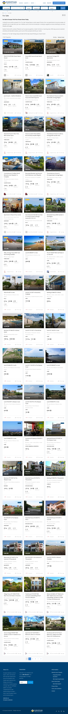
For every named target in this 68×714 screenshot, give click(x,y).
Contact (53, 691)
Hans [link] (8, 75)
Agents (26, 3)
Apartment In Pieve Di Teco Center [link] (12, 215)
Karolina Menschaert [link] (10, 194)
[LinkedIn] (64, 711)
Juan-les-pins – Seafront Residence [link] (12, 96)
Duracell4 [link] (51, 75)
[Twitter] (59, 711)
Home (5, 13)
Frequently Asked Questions (57, 675)
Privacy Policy (55, 686)
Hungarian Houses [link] (53, 113)
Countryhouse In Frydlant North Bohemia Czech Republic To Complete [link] (12, 175)
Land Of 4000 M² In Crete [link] (10, 438)
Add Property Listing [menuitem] (59, 3)
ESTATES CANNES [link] (10, 113)
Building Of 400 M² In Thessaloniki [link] (55, 478)
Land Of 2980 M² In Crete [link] (31, 252)
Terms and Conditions (56, 688)
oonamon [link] (30, 75)
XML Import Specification (58, 679)
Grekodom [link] (30, 271)
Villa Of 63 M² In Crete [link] (9, 292)
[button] (63, 15)
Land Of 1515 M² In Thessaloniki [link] (33, 330)
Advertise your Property (57, 672)
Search (21, 3)
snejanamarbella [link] (53, 271)
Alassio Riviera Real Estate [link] (11, 232)
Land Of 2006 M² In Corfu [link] (10, 365)
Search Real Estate (56, 681)
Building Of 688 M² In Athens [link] (54, 292)
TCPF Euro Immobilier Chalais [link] (12, 612)
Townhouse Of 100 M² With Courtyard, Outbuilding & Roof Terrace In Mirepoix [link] (33, 595)
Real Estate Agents (57, 683)
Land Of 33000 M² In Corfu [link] (53, 365)
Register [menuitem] (49, 3)
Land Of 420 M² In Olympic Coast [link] (12, 402)
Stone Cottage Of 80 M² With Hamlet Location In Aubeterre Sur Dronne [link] (12, 634)
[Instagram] (61, 711)
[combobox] (6, 10)
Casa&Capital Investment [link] (32, 113)
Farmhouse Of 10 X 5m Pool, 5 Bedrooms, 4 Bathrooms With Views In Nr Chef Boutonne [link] (54, 634)
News (32, 3)
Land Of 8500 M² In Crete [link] (53, 402)
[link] (12, 46)
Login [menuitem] (44, 3)
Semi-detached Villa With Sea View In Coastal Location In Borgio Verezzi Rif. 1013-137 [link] (33, 216)
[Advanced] (58, 8)
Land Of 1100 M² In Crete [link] (53, 330)
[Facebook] (56, 711)
